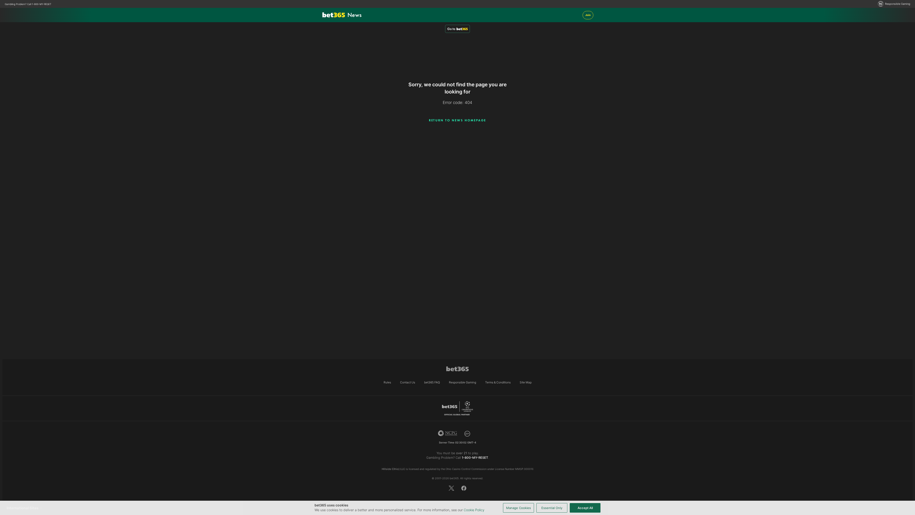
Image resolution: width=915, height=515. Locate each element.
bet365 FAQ (432, 382)
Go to (451, 29)
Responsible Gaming (897, 3)
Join (588, 15)
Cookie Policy (474, 510)
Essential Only (551, 508)
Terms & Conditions (498, 382)
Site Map (526, 382)
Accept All (585, 508)
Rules (387, 382)
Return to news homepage (457, 120)
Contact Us (407, 382)
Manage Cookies (518, 508)
